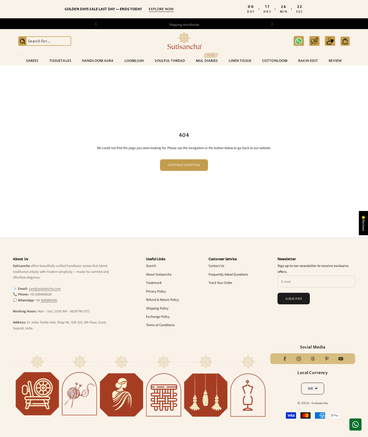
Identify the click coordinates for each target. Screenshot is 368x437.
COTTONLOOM (274, 61)
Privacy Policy (156, 291)
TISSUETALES (60, 61)
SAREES (32, 61)
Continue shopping (184, 165)
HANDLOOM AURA (98, 61)
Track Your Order (220, 282)
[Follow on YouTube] (340, 358)
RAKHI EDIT (308, 61)
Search (151, 265)
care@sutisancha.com (45, 288)
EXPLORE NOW (161, 9)
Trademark (154, 282)
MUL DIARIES (207, 60)
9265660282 (49, 300)
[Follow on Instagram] (298, 358)
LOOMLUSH (134, 61)
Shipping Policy (157, 308)
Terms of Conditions (160, 325)
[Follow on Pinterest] (326, 358)
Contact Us (216, 265)
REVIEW (335, 61)
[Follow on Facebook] (284, 358)
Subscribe (293, 299)
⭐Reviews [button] (363, 223)
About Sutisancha (159, 274)
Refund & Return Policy (162, 299)
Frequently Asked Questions (228, 274)
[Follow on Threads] (312, 358)
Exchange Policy (158, 316)
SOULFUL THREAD (170, 61)
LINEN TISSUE (240, 61)
